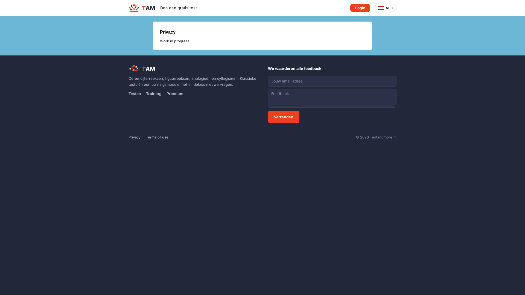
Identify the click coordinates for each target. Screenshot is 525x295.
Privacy (135, 137)
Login (360, 8)
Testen (135, 93)
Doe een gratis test (178, 7)
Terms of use (157, 137)
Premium (175, 93)
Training (154, 93)
